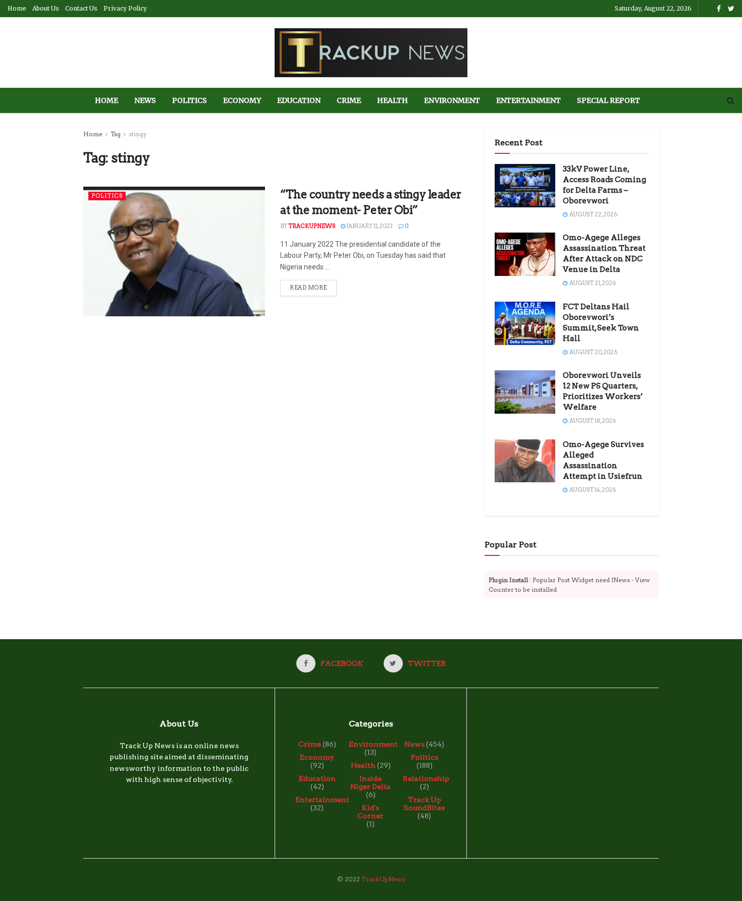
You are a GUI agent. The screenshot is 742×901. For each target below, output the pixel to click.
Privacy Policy (125, 8)
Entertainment (528, 100)
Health (392, 100)
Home (17, 8)
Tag (116, 134)
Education (299, 100)
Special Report (608, 100)
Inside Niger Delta (370, 782)
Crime (349, 100)
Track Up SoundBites (424, 804)
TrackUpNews (311, 226)
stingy (138, 134)
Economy (242, 100)
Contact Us (81, 8)
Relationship (426, 778)
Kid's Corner (370, 812)
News (145, 100)
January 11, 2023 (369, 226)
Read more (308, 287)
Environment (452, 100)
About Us (45, 8)
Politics (189, 100)
